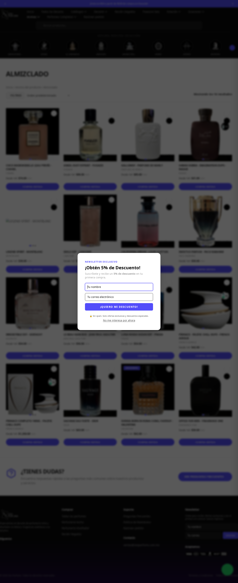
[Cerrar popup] (153, 259)
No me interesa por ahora (119, 320)
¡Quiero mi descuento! (119, 307)
